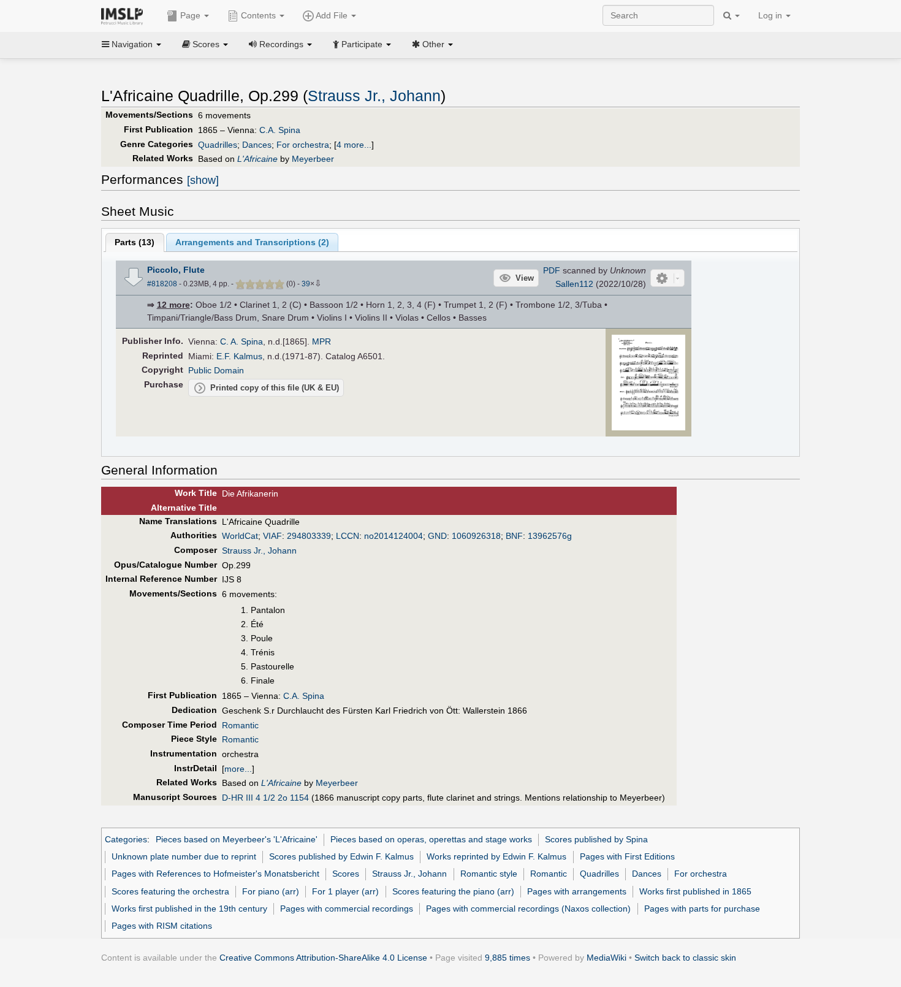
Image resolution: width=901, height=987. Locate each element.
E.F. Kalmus (239, 356)
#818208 (162, 284)
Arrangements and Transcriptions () (252, 242)
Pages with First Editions (627, 856)
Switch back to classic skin (685, 957)
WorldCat (240, 536)
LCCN (347, 536)
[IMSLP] (125, 15)
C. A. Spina (241, 341)
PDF (551, 270)
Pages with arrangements (576, 891)
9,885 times (507, 957)
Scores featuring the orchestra (170, 891)
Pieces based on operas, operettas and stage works (431, 839)
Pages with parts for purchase (702, 908)
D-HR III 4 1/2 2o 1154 (265, 797)
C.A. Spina (279, 130)
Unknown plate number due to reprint (184, 856)
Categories (126, 839)
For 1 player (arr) (345, 891)
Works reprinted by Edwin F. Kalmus (496, 856)
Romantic (240, 725)
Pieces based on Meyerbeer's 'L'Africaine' (236, 839)
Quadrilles (217, 145)
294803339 (309, 536)
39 (306, 284)
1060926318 (476, 536)
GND (437, 536)
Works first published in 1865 (695, 891)
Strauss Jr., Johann (374, 96)
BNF (514, 536)
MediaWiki (606, 957)
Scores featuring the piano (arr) (453, 891)
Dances (257, 145)
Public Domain (216, 370)
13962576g (550, 536)
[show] (203, 180)
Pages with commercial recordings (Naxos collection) (528, 908)
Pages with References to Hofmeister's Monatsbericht (215, 873)
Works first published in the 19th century (189, 908)
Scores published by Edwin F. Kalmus (341, 856)
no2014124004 (393, 536)
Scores (345, 873)
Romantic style (488, 873)
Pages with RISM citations (162, 926)
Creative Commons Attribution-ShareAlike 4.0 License (323, 957)
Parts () (134, 242)
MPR (321, 341)
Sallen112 (574, 284)
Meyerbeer (313, 159)
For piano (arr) (270, 891)
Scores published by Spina (596, 839)
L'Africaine (257, 159)
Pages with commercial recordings (346, 908)
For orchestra (302, 145)
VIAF (272, 536)
